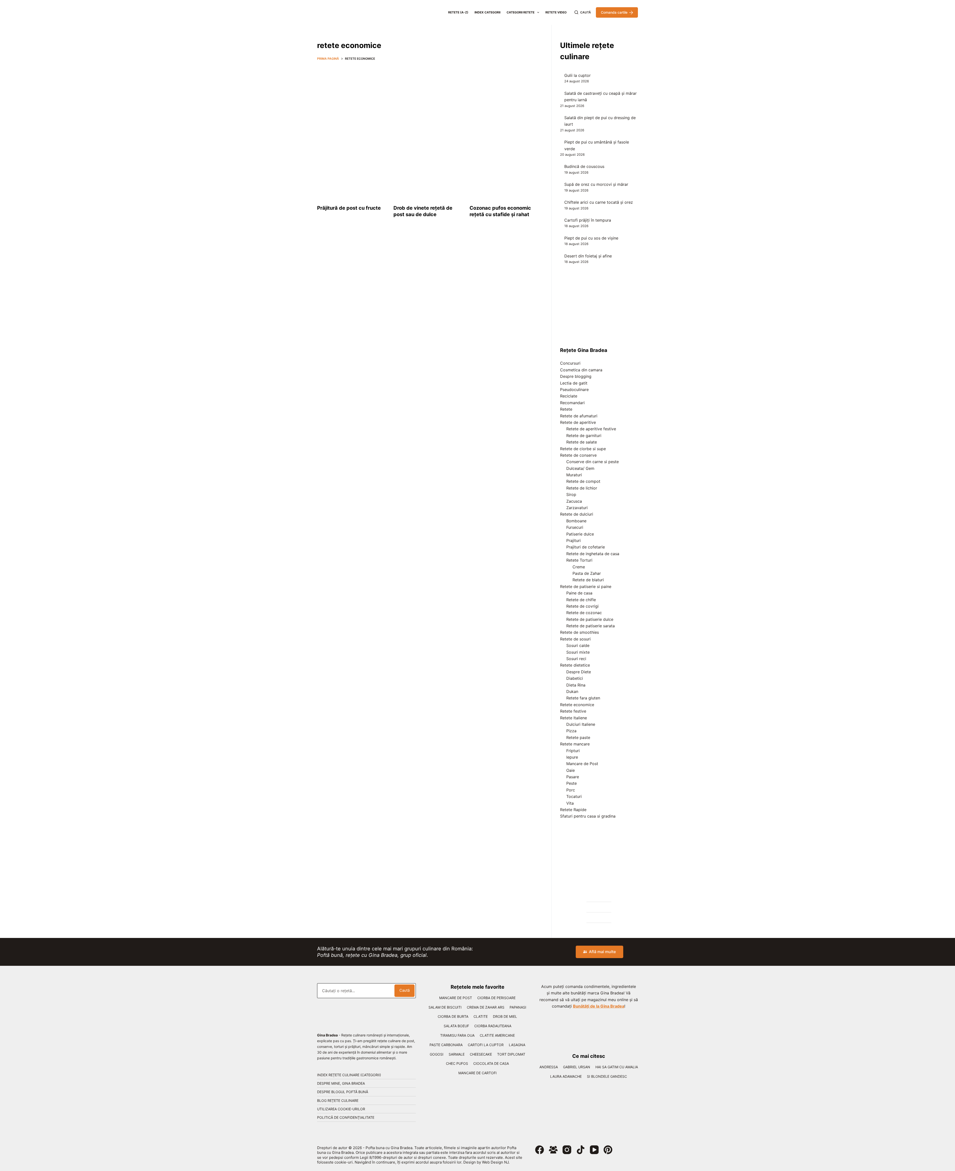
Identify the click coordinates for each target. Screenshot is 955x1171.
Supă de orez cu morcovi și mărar (596, 184)
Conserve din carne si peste (592, 461)
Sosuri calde (577, 645)
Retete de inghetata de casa (592, 553)
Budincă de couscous (584, 166)
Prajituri (573, 540)
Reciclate (568, 395)
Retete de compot (583, 481)
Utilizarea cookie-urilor (341, 1109)
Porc (570, 789)
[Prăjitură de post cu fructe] (351, 171)
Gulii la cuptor (577, 75)
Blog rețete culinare (337, 1100)
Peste (571, 783)
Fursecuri (574, 527)
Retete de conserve (578, 455)
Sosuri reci (576, 658)
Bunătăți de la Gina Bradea (598, 1006)
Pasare (572, 776)
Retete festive (573, 711)
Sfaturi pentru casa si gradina (588, 816)
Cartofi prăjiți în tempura (587, 220)
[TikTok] (580, 1149)
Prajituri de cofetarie (585, 546)
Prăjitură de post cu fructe (349, 208)
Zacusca (574, 501)
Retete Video (556, 12)
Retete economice (577, 704)
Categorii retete (520, 12)
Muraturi (574, 474)
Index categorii (487, 12)
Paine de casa (579, 592)
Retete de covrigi (582, 606)
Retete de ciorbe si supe (583, 448)
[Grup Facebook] (553, 1149)
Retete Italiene (573, 717)
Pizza (571, 730)
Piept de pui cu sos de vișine (591, 238)
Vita (570, 803)
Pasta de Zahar (587, 573)
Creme (579, 566)
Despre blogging (575, 376)
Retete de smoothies (579, 632)
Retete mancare (575, 743)
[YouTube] (594, 1149)
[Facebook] (539, 1149)
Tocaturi (574, 796)
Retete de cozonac (584, 612)
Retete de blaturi (588, 579)
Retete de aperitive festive (591, 428)
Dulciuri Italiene (580, 724)
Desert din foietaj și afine (588, 255)
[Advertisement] (427, 101)
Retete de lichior (581, 488)
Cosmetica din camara (581, 369)
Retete (566, 409)
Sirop (571, 494)
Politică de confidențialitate (345, 1117)
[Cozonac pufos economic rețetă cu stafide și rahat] (504, 171)
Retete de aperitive (578, 422)
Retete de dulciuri (576, 514)
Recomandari (572, 402)
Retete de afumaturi (578, 415)
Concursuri (570, 363)
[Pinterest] (608, 1149)
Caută (404, 990)
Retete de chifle (581, 599)
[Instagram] (567, 1149)
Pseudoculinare (574, 389)
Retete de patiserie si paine (585, 586)
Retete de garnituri (583, 435)
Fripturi (573, 750)
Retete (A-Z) (458, 12)
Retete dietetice (575, 665)
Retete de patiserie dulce (589, 619)
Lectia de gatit (573, 383)
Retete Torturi (579, 560)
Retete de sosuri (575, 638)
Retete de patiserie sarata (590, 625)
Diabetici (574, 678)
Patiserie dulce (580, 534)
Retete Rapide (573, 809)
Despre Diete (578, 671)
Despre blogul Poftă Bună (342, 1092)
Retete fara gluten (583, 697)
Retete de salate (581, 441)
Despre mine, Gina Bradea (341, 1083)
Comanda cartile (614, 12)
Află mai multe (602, 951)
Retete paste (578, 737)
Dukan (572, 691)
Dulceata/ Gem (580, 468)
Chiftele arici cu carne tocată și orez (598, 202)
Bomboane (576, 520)
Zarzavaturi (577, 507)
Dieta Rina (575, 685)
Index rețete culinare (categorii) (349, 1075)
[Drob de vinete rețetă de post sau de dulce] (427, 171)
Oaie (570, 770)
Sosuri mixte (578, 652)
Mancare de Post (582, 763)
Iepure (572, 757)
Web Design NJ (495, 1162)
